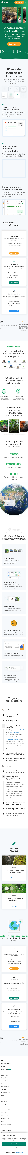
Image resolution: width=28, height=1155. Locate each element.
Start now (13, 44)
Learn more (13, 282)
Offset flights (5, 1113)
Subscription (4, 1104)
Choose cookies (10, 1152)
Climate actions (5, 1107)
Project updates (5, 1092)
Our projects (4, 1083)
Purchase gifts (5, 1118)
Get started (18, 2)
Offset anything (5, 1116)
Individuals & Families (6, 1063)
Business (3, 1066)
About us (3, 1089)
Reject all (14, 1148)
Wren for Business (6, 1124)
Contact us (4, 1081)
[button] (25, 2)
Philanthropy (5, 1069)
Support (3, 1078)
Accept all (14, 1144)
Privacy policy (20, 1152)
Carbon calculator (6, 1110)
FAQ (2, 1095)
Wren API (3, 1121)
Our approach (5, 1086)
